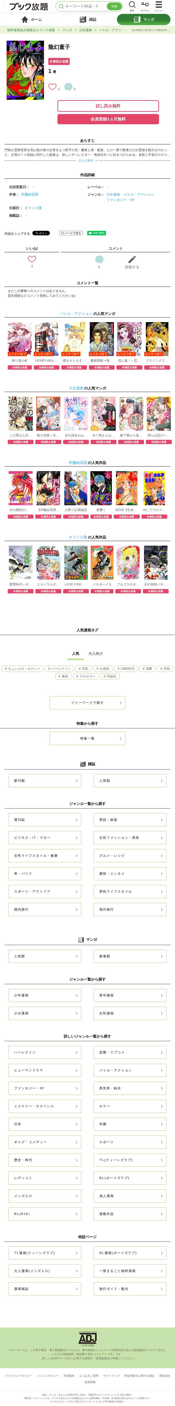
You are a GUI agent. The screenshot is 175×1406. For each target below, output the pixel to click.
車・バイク (23, 873)
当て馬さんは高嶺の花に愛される (103, 435)
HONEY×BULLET (46, 360)
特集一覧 (87, 738)
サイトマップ (111, 1375)
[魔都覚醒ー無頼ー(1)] (102, 324)
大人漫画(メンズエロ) (32, 1271)
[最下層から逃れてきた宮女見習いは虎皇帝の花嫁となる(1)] (131, 399)
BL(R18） (23, 1214)
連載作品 (106, 1214)
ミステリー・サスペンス (34, 1106)
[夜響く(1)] (101, 473)
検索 (114, 6)
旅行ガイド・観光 (114, 1289)
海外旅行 (106, 909)
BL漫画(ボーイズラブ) (118, 1253)
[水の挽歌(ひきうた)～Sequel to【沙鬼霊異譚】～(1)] (20, 473)
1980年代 (127, 668)
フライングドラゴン (157, 360)
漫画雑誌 (21, 1289)
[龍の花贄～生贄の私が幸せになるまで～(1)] (48, 399)
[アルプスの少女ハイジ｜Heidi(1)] (128, 548)
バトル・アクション (113, 30)
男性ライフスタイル (115, 891)
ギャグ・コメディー (30, 1142)
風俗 (64, 676)
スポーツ (106, 1142)
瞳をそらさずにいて (74, 360)
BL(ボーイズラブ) (114, 1178)
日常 (17, 1124)
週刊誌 (19, 819)
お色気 (104, 668)
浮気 (166, 668)
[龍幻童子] (25, 43)
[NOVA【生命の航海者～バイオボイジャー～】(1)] (126, 473)
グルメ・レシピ (112, 855)
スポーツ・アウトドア (32, 891)
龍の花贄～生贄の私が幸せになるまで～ (48, 435)
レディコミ (23, 1178)
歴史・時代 (23, 1160)
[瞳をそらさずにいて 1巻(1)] (74, 324)
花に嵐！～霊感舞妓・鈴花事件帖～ (129, 360)
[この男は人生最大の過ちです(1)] (20, 399)
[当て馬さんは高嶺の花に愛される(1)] (103, 399)
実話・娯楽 (108, 819)
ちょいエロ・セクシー (23, 668)
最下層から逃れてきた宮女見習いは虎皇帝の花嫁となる (131, 435)
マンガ (67, 30)
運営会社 (164, 1375)
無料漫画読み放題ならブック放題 (31, 30)
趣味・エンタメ (112, 873)
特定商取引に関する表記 (139, 1375)
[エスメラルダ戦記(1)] (48, 548)
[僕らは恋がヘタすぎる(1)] (159, 399)
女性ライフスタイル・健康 (36, 855)
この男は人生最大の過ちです (20, 435)
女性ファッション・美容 (119, 837)
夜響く (101, 510)
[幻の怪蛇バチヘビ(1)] (155, 548)
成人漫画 (106, 1196)
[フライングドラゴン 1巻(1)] (157, 324)
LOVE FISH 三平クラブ (76, 584)
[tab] (32, 19)
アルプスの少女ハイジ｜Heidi (128, 584)
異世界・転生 (110, 1088)
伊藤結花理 (29, 194)
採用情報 (90, 1382)
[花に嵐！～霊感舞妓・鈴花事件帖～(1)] (129, 324)
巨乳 (84, 668)
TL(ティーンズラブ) (116, 1160)
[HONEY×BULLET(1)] (46, 324)
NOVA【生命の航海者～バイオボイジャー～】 (126, 510)
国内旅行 (21, 909)
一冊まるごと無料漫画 (117, 1271)
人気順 (104, 780)
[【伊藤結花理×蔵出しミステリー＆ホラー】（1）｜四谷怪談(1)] (48, 473)
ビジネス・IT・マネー (32, 837)
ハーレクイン (61, 668)
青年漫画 (106, 995)
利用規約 (69, 1375)
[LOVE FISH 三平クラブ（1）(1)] (76, 548)
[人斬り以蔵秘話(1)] (76, 473)
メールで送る (73, 233)
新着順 (104, 956)
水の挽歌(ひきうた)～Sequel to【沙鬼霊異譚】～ (20, 510)
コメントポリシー (48, 1375)
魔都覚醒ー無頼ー (101, 360)
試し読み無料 (108, 106)
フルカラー (87, 676)
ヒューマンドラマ (28, 1070)
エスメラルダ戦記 (48, 584)
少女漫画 (85, 30)
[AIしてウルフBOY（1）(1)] (154, 473)
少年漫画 (21, 995)
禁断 (148, 668)
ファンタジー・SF (120, 200)
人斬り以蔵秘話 (76, 510)
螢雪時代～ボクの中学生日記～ (20, 584)
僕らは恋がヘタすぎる (158, 435)
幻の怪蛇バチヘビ (155, 584)
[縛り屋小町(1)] (20, 324)
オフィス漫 (33, 208)
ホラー (104, 1106)
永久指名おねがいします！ (76, 435)
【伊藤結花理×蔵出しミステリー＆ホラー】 (48, 510)
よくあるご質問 (88, 1375)
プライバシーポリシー (18, 1375)
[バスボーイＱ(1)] (102, 548)
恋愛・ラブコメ (112, 1052)
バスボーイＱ (102, 584)
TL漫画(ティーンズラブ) (34, 1253)
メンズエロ (23, 1196)
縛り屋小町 (20, 360)
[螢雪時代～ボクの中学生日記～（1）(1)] (20, 548)
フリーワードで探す (87, 702)
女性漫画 (106, 1013)
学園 (103, 1124)
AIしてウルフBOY (154, 510)
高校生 (111, 676)
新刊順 (19, 780)
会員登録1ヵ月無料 (108, 119)
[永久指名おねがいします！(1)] (76, 399)
